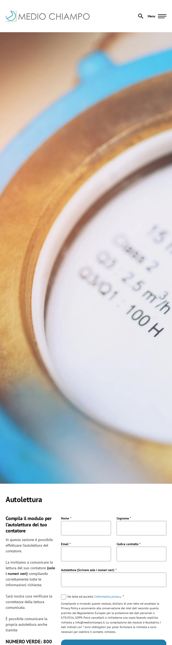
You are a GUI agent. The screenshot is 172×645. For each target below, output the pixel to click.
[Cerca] (140, 16)
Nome (65, 518)
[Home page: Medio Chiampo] (48, 16)
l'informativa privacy (107, 596)
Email (64, 544)
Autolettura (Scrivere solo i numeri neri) (87, 570)
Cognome (123, 518)
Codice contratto (127, 544)
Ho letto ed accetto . (94, 596)
